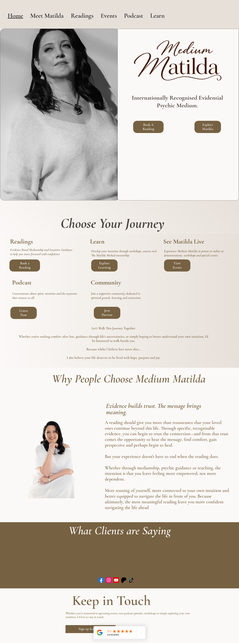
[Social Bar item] (101, 580)
